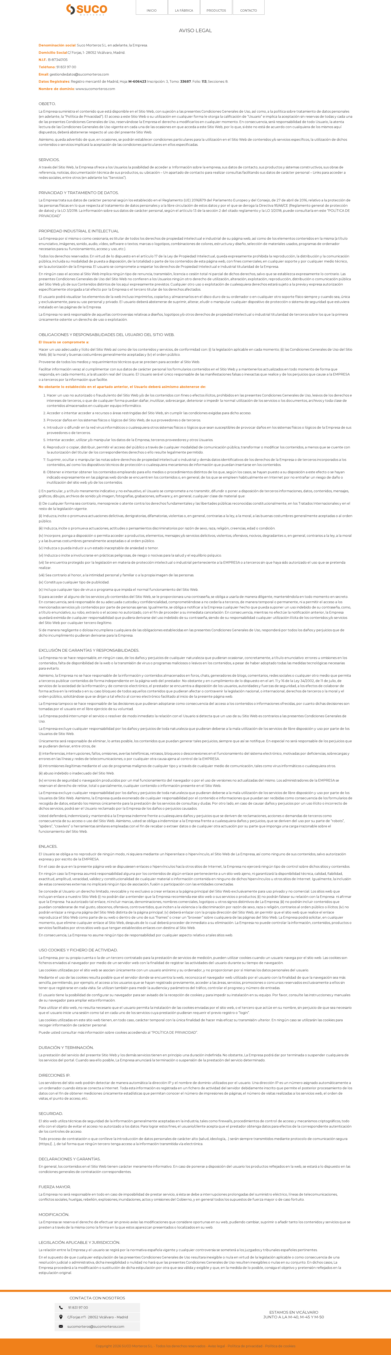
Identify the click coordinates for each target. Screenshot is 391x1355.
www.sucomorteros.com (95, 89)
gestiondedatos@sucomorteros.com (79, 74)
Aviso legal (216, 1346)
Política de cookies (280, 1346)
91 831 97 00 (66, 67)
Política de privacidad (245, 1346)
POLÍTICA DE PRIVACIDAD (174, 1032)
